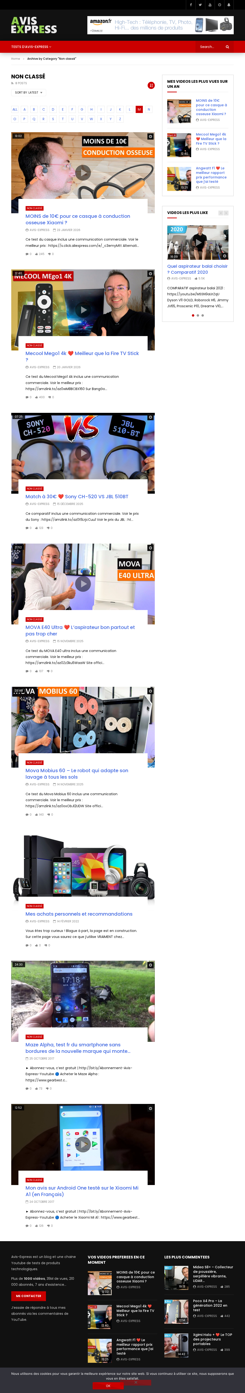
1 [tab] (193, 315)
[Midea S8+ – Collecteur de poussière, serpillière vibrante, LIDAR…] (176, 1278)
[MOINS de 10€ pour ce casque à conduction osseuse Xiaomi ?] (179, 111)
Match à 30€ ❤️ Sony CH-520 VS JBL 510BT (77, 496)
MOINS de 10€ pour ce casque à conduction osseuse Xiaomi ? (78, 219)
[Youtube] (210, 5)
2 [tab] (198, 315)
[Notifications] (229, 5)
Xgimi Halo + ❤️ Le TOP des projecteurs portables (212, 1339)
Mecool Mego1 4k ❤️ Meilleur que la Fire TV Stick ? (82, 356)
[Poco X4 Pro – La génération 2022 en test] (176, 1312)
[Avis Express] (34, 25)
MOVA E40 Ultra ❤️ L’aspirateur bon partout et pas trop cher (80, 630)
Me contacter (28, 1296)
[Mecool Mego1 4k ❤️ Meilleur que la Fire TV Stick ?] (179, 145)
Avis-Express (40, 230)
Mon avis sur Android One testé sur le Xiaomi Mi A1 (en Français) (82, 1191)
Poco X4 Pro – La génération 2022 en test (210, 1305)
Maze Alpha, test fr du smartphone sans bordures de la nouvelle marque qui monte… (78, 1048)
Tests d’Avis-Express (29, 46)
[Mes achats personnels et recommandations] (83, 870)
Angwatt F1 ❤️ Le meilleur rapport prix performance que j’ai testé (211, 175)
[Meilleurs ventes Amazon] (160, 25)
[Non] (135, 1383)
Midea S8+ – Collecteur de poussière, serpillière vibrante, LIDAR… (213, 1274)
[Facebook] (190, 5)
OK (108, 1386)
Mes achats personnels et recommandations (79, 914)
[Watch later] (219, 5)
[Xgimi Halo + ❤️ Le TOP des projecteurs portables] (176, 1345)
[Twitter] (200, 5)
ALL (14, 109)
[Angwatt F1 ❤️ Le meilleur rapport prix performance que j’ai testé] (179, 179)
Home (15, 59)
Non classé (34, 208)
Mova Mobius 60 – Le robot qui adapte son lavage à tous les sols (77, 773)
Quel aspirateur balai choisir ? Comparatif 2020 (197, 269)
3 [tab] (202, 315)
